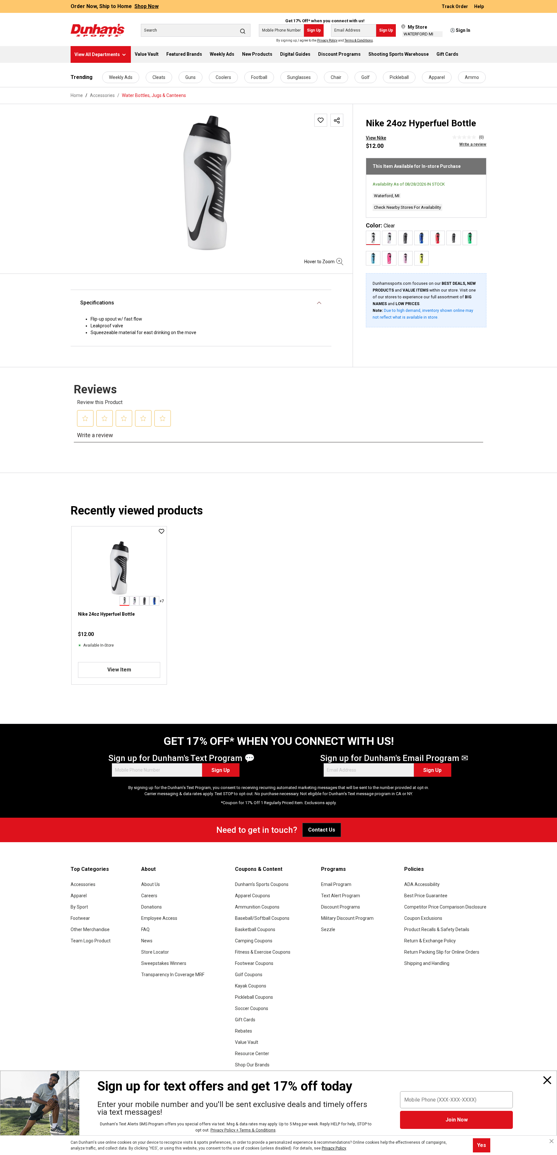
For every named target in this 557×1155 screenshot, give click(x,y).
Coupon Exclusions (423, 918)
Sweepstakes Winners (163, 963)
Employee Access (159, 918)
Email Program (336, 884)
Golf (365, 77)
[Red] (437, 238)
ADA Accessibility (422, 884)
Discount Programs (340, 907)
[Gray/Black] (405, 238)
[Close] (547, 1080)
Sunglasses (299, 77)
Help (479, 6)
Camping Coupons (253, 940)
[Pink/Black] (405, 258)
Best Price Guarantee (425, 895)
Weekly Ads (120, 77)
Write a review (472, 144)
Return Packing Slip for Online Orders (441, 952)
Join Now (456, 1120)
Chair (336, 77)
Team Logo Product (91, 940)
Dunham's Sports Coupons (261, 884)
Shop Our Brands (252, 1064)
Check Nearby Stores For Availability (407, 207)
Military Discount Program (347, 918)
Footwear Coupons (254, 963)
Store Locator (155, 952)
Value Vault (246, 1042)
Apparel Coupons (252, 895)
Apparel (437, 77)
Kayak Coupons (250, 985)
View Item (119, 670)
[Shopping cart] (482, 31)
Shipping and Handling (426, 963)
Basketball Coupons (255, 929)
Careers (149, 895)
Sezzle (328, 929)
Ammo (472, 77)
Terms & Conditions (359, 40)
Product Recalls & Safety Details (436, 929)
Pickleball (399, 77)
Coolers (223, 77)
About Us (150, 884)
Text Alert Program (340, 895)
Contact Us (321, 830)
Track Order (455, 6)
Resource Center (252, 1053)
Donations (151, 907)
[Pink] (389, 258)
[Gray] (453, 238)
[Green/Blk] (470, 238)
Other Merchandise (90, 929)
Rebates (243, 1031)
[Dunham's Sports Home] (97, 30)
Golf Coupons (248, 974)
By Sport (79, 907)
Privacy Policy (327, 40)
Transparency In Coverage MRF (172, 974)
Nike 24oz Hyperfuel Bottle (106, 614)
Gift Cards (245, 1019)
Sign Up (314, 30)
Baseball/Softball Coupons (262, 918)
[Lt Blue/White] (373, 258)
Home (77, 95)
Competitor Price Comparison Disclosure (445, 907)
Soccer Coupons (251, 1008)
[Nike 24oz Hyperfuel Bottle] (207, 183)
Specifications (97, 303)
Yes (481, 1145)
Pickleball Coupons (254, 997)
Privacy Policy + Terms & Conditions (243, 1130)
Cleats (158, 77)
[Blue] (421, 238)
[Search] (242, 31)
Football (259, 77)
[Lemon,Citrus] (421, 258)
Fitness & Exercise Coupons (262, 952)
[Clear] (373, 238)
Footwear (80, 918)
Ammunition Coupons (257, 907)
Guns (190, 77)
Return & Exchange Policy (430, 940)
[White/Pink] (389, 238)
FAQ (145, 929)
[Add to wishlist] (320, 120)
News (146, 940)
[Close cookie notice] (551, 1141)
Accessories (83, 884)
